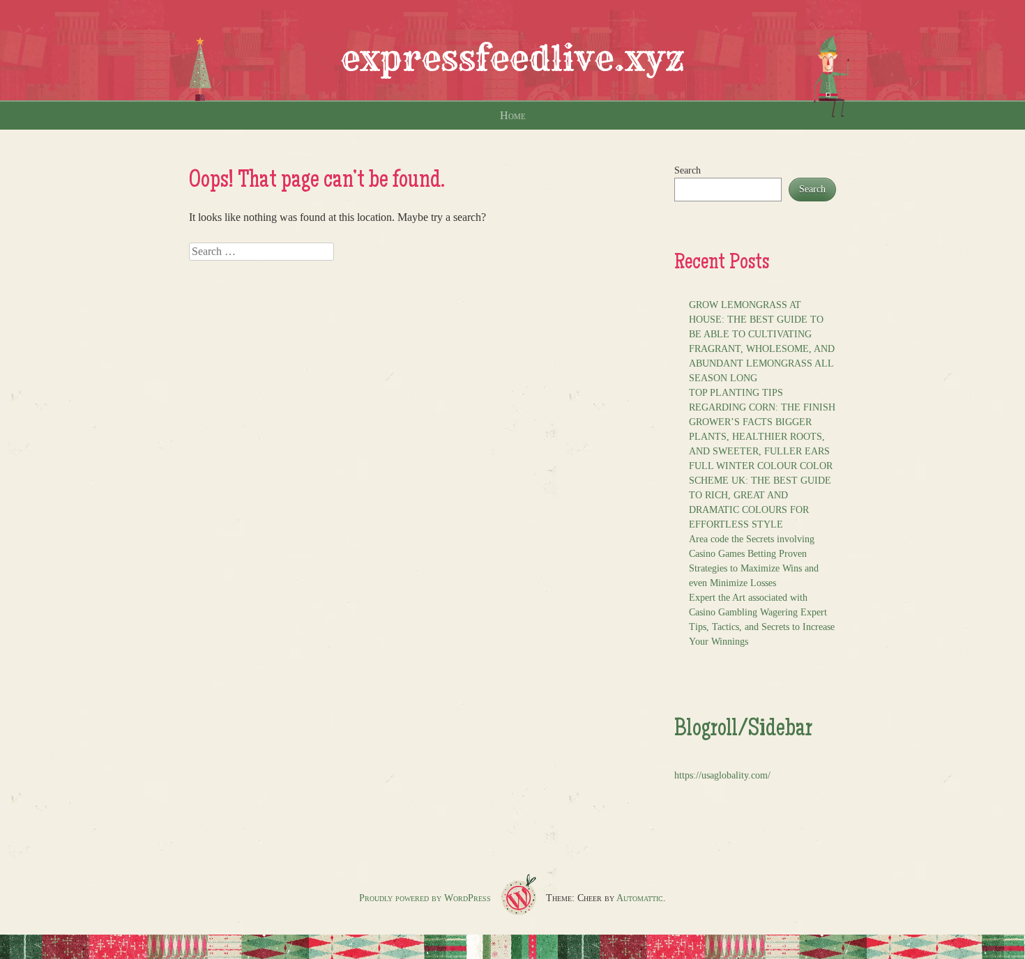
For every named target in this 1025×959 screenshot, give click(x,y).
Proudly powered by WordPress (425, 898)
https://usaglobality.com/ (722, 775)
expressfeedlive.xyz (512, 58)
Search (687, 170)
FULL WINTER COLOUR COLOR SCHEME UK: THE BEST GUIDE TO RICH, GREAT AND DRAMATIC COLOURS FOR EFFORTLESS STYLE (761, 495)
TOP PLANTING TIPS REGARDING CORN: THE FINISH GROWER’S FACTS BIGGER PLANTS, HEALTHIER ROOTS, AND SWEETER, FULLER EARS (762, 422)
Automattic (639, 898)
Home (513, 115)
